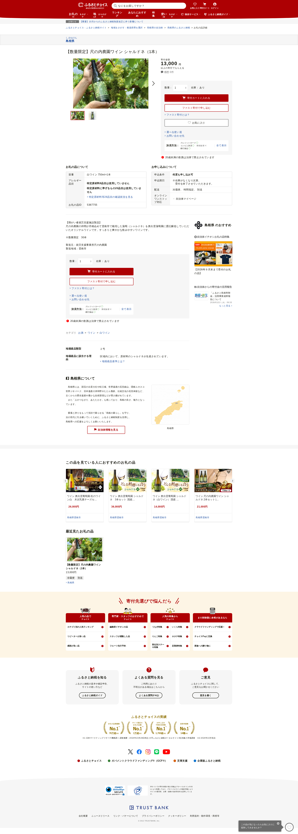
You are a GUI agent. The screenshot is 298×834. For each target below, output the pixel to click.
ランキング (117, 14)
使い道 (168, 14)
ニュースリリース (100, 816)
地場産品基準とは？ (113, 361)
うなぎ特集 (157, 627)
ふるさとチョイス (91, 760)
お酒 (81, 332)
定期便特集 (177, 646)
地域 (99, 14)
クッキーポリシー (177, 816)
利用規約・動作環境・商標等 (204, 816)
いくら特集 (177, 627)
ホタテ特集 (177, 636)
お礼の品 (77, 14)
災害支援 (182, 760)
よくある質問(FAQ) (149, 695)
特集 (153, 14)
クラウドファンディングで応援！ (209, 627)
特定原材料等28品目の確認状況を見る (111, 197)
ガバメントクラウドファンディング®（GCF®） (139, 760)
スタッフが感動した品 (120, 636)
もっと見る (224, 305)
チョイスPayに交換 (203, 636)
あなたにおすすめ (137, 14)
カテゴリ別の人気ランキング (80, 627)
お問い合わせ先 (176, 135)
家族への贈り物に (202, 646)
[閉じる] (278, 823)
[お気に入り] (289, 827)
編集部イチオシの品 (119, 627)
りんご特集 (157, 636)
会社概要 (83, 816)
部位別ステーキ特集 (158, 645)
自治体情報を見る (108, 429)
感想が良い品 (73, 646)
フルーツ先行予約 (118, 646)
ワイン (92, 332)
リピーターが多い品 (76, 636)
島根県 (71, 582)
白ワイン (105, 332)
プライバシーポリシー (153, 816)
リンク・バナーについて (125, 816)
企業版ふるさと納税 (209, 760)
